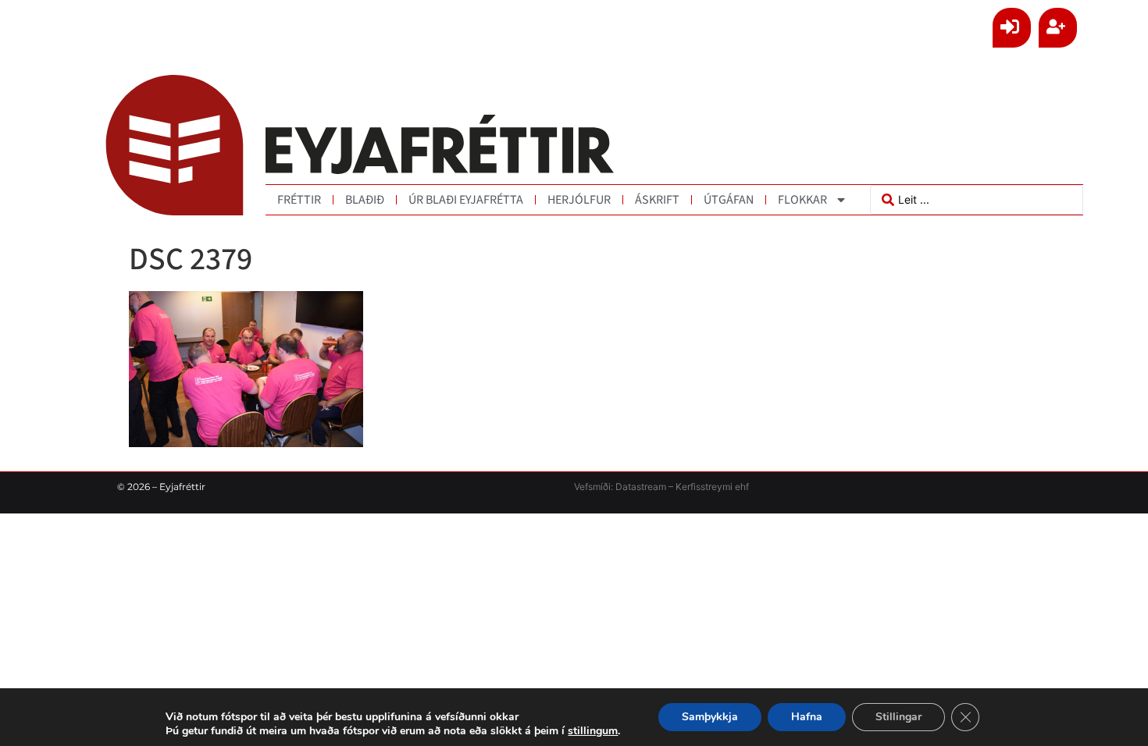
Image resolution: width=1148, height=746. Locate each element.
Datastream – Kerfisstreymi (673, 486)
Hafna (806, 716)
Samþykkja (710, 716)
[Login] (1012, 28)
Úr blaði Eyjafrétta (465, 199)
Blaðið (364, 199)
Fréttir (299, 199)
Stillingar (898, 716)
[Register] (1058, 28)
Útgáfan (729, 199)
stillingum (593, 731)
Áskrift (657, 199)
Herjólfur (579, 199)
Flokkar (802, 199)
